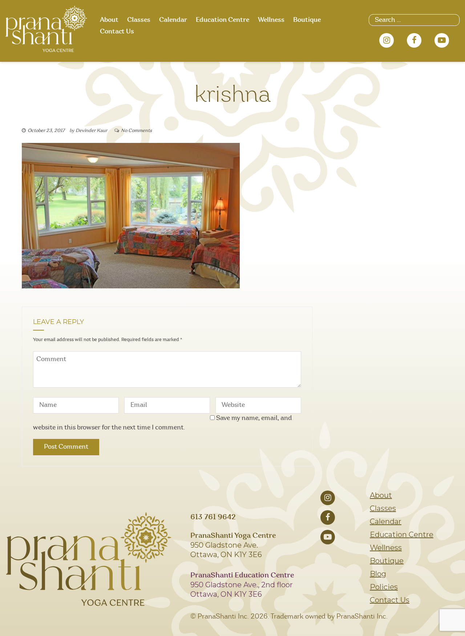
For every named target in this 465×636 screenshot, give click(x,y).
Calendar (173, 20)
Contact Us (117, 31)
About (109, 20)
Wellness (271, 20)
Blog (378, 573)
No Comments (136, 130)
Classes (138, 20)
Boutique (307, 20)
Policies (384, 587)
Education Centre (222, 20)
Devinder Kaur (91, 130)
